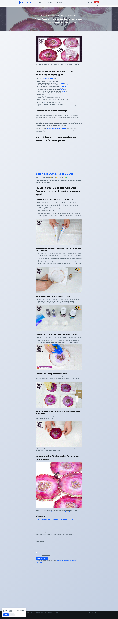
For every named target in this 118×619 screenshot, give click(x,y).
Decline (11, 614)
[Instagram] (91, 2)
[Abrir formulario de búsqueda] (98, 5)
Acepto (6, 614)
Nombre (38, 537)
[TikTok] (95, 612)
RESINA (44, 102)
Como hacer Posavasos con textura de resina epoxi (57, 511)
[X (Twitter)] (87, 612)
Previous (38, 485)
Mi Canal (96, 2)
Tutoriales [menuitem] (50, 2)
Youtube (75, 15)
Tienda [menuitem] (32, 612)
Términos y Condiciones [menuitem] (53, 612)
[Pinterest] (92, 612)
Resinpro (69, 84)
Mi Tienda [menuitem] (59, 2)
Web (68, 537)
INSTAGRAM (64, 519)
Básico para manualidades (48, 78)
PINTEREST (56, 519)
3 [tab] (60, 506)
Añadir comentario (40, 541)
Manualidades (70, 15)
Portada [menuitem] (41, 2)
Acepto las (43, 555)
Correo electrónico (56, 537)
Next (80, 485)
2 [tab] (59, 506)
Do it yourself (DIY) (62, 15)
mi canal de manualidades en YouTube (56, 128)
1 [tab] (57, 506)
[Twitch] (98, 612)
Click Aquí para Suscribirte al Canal (54, 174)
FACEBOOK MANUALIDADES (44, 519)
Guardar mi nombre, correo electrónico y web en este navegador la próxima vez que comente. (55, 552)
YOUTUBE (71, 519)
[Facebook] (88, 2)
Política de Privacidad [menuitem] (41, 612)
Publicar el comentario (42, 558)
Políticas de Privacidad (46, 555)
